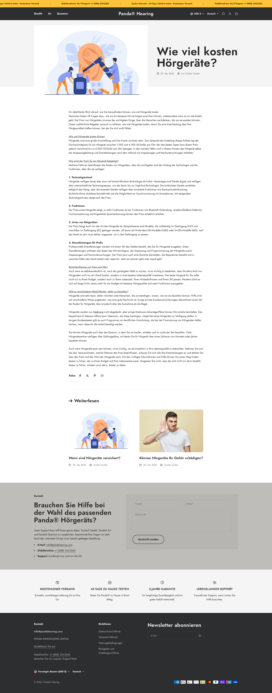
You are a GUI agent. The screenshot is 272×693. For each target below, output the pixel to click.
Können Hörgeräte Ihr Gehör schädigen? (171, 457)
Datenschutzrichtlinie (109, 631)
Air (49, 13)
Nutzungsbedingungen (111, 643)
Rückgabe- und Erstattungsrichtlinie (109, 651)
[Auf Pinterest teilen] (95, 375)
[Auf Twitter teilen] (87, 375)
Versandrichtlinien (108, 637)
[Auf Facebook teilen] (80, 375)
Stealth (38, 13)
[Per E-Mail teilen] (102, 375)
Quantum (62, 13)
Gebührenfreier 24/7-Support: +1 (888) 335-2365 (76, 3)
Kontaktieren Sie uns (44, 646)
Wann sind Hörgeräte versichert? (95, 457)
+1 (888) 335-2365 (65, 550)
